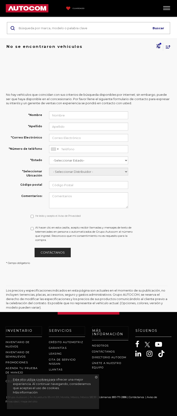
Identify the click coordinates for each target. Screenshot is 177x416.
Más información (25, 392)
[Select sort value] (167, 47)
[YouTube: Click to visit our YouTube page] (161, 344)
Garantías (58, 348)
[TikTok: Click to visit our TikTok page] (163, 353)
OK (21, 401)
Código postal (31, 184)
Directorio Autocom (109, 357)
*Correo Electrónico (26, 137)
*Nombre (35, 115)
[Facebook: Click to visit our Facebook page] (139, 344)
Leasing (55, 353)
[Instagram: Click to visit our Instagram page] (152, 353)
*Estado (36, 160)
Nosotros (100, 345)
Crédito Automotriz (66, 342)
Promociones (17, 362)
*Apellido (35, 126)
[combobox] (54, 149)
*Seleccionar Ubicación (32, 173)
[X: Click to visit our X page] (150, 344)
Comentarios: (31, 196)
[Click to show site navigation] (166, 8)
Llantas (56, 369)
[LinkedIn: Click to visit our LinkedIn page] (140, 353)
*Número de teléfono (25, 148)
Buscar (158, 28)
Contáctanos (53, 252)
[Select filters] (158, 46)
